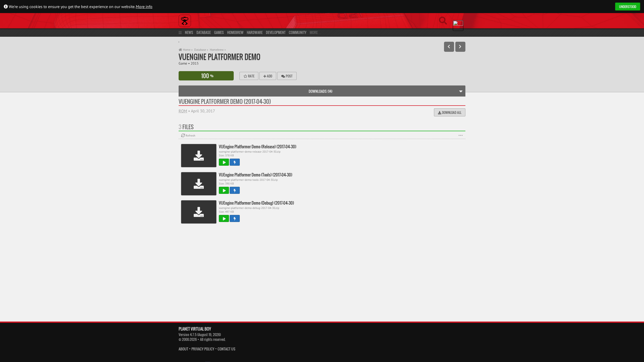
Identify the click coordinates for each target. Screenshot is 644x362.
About (183, 349)
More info (144, 6)
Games (219, 32)
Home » (187, 50)
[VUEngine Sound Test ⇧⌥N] (460, 47)
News (189, 32)
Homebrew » (218, 50)
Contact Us (226, 349)
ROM (183, 110)
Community (297, 32)
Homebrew (235, 32)
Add (269, 75)
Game (183, 63)
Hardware (255, 32)
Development (276, 32)
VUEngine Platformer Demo (219, 57)
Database (203, 32)
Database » (201, 50)
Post (289, 75)
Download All (451, 112)
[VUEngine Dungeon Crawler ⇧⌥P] (449, 47)
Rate (250, 75)
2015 (195, 63)
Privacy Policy (202, 349)
